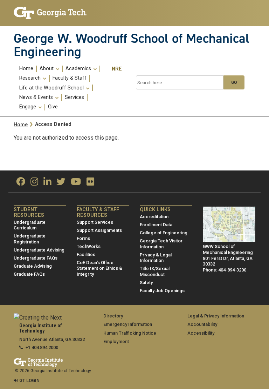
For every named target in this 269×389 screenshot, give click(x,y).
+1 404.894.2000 (42, 347)
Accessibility (200, 333)
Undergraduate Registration (30, 238)
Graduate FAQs (29, 274)
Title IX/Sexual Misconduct (155, 271)
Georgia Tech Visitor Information (161, 243)
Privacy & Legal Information (156, 257)
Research (30, 78)
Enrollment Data (156, 224)
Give (53, 107)
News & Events (36, 97)
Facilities (86, 254)
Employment (116, 341)
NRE (117, 69)
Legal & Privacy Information (215, 315)
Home (26, 68)
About (47, 68)
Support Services (95, 222)
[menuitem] (26, 69)
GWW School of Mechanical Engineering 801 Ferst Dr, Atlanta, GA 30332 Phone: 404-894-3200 (228, 258)
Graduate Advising (33, 266)
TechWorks (89, 246)
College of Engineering (163, 232)
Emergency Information (127, 324)
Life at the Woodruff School (52, 88)
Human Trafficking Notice (129, 333)
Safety (146, 282)
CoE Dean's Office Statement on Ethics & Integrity (99, 268)
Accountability (202, 324)
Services (74, 97)
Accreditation (154, 216)
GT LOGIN (29, 380)
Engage (28, 107)
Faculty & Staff (70, 78)
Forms (83, 238)
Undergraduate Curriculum (30, 225)
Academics (78, 68)
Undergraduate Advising (39, 250)
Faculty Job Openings (162, 290)
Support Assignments (99, 230)
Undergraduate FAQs (35, 258)
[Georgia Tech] (50, 13)
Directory (113, 315)
